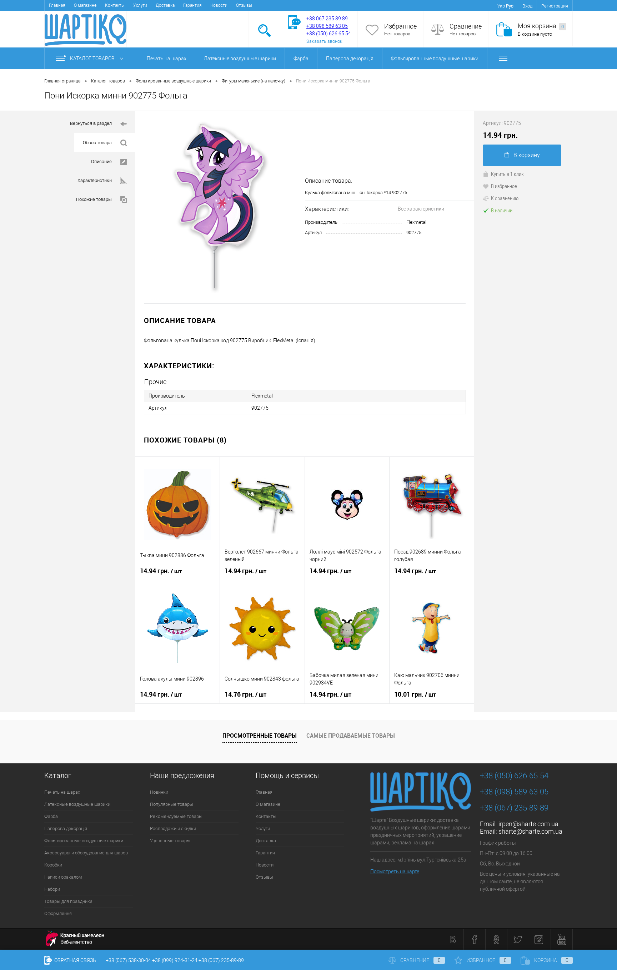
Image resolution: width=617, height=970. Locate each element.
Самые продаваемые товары (350, 735)
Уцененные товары (170, 840)
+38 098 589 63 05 (327, 26)
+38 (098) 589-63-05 (514, 791)
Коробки (53, 865)
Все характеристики (421, 209)
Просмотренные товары (259, 735)
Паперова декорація (349, 58)
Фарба (301, 58)
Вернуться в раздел (91, 123)
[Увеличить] (220, 207)
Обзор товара (97, 142)
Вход (527, 6)
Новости (218, 5)
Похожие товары (94, 199)
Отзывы (244, 5)
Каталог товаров (93, 58)
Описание (101, 161)
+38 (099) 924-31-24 (174, 960)
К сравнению (504, 198)
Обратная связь (74, 960)
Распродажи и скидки (173, 828)
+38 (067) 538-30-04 (128, 960)
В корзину (526, 155)
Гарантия (192, 5)
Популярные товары (171, 804)
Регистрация (554, 6)
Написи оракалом (63, 877)
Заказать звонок (324, 41)
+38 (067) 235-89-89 (514, 808)
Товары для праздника (68, 901)
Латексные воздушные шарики (240, 58)
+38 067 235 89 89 (327, 18)
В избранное (504, 186)
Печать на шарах (166, 58)
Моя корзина (541, 26)
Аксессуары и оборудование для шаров (86, 852)
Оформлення (58, 913)
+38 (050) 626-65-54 (514, 775)
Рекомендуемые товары (176, 816)
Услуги (140, 5)
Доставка (165, 5)
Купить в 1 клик (507, 173)
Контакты (115, 5)
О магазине (85, 5)
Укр (501, 6)
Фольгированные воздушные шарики (434, 58)
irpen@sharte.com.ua (528, 824)
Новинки (159, 792)
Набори (52, 889)
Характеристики (94, 180)
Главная (57, 5)
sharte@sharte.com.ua (530, 831)
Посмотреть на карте (394, 871)
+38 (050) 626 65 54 (328, 33)
